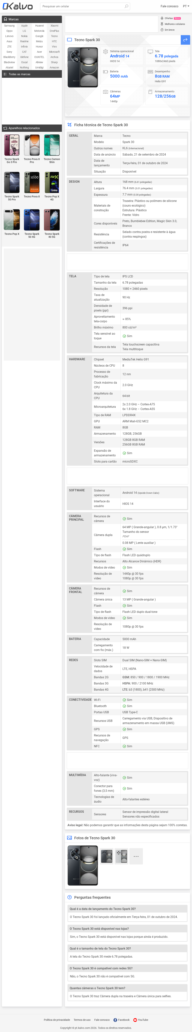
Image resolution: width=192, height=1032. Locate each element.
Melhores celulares (175, 24)
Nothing (24, 67)
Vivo (54, 46)
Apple (24, 25)
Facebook (124, 1019)
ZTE (9, 46)
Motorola (39, 30)
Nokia (24, 36)
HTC (54, 41)
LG (24, 30)
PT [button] (185, 6)
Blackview (9, 62)
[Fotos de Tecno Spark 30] (83, 67)
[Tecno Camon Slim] (52, 145)
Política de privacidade (57, 1019)
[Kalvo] (18, 6)
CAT (24, 51)
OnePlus (54, 30)
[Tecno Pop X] (12, 220)
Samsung (9, 25)
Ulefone (24, 57)
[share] (185, 40)
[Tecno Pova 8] (32, 183)
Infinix (24, 46)
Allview (39, 62)
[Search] (126, 6)
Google (39, 36)
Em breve (170, 29)
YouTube (142, 1019)
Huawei (39, 25)
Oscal (24, 62)
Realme (24, 41)
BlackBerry (9, 57)
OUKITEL (39, 57)
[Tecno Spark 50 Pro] (12, 183)
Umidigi (39, 67)
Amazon (54, 67)
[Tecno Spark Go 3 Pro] (12, 145)
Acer (39, 51)
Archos (54, 57)
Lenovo (9, 36)
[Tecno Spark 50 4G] (32, 220)
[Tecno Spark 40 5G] (52, 220)
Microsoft (54, 51)
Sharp (54, 62)
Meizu (39, 41)
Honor (39, 46)
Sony (9, 51)
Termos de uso (82, 1019)
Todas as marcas (19, 74)
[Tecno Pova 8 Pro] (32, 145)
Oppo (9, 30)
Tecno (54, 36)
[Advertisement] (111, 24)
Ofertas (172, 18)
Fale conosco (169, 6)
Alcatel (9, 67)
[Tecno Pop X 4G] (52, 183)
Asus (9, 41)
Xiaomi (54, 25)
